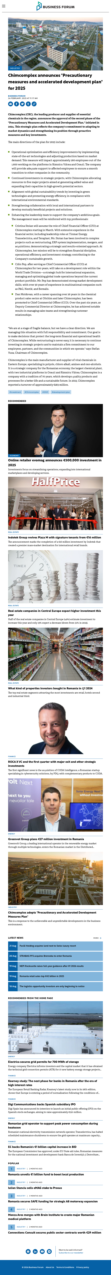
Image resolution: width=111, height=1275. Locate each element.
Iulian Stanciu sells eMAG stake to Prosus (35, 1188)
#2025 (45, 392)
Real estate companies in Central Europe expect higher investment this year (54, 613)
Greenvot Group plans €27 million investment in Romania (46, 839)
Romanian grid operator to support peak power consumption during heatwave (53, 1125)
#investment (15, 392)
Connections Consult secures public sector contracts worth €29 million (54, 1233)
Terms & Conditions (65, 1267)
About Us (50, 1267)
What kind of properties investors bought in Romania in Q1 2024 (50, 688)
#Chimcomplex (32, 392)
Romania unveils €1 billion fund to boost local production (46, 1174)
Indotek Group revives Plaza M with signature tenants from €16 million (54, 537)
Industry (15, 68)
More (96, 938)
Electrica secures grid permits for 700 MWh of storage (43, 1062)
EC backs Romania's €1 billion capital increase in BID (42, 1147)
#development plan (61, 392)
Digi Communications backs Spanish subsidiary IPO (42, 1104)
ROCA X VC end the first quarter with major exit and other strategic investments (52, 764)
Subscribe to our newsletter (71, 1253)
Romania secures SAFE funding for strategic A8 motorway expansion (53, 1201)
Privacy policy (82, 1267)
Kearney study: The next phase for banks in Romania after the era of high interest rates (52, 1083)
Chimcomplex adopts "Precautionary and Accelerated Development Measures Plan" (52, 915)
